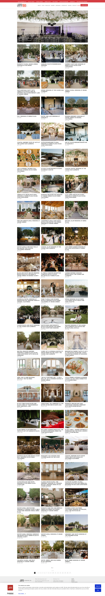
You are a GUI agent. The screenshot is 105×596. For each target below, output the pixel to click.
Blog (79, 5)
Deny (98, 590)
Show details (21, 593)
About (39, 5)
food (43, 5)
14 (62, 572)
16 (67, 572)
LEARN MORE (84, 5)
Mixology (47, 5)
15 (65, 572)
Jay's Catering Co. (22, 1)
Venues (69, 5)
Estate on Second (64, 1)
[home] (22, 5)
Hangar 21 (72, 1)
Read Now (25, 39)
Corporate (64, 5)
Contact (74, 5)
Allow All (98, 586)
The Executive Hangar (82, 1)
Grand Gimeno (39, 1)
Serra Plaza (48, 1)
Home (72, 578)
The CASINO (55, 1)
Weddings (58, 5)
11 (55, 572)
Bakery (53, 5)
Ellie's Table (31, 1)
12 (57, 572)
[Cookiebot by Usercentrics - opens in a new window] (10, 594)
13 (60, 572)
